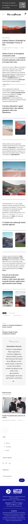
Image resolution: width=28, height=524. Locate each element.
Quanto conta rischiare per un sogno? (14, 85)
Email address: (7, 476)
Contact (8, 447)
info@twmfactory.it (18, 506)
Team (7, 450)
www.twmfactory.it (10, 506)
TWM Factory (16, 498)
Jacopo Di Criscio (6, 420)
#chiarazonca (12, 313)
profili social (18, 214)
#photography (7, 315)
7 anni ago (15, 47)
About (8, 443)
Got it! (23, 5)
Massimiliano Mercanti (7, 47)
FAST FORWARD (5, 37)
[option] (14, 409)
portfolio (7, 214)
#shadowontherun (17, 315)
